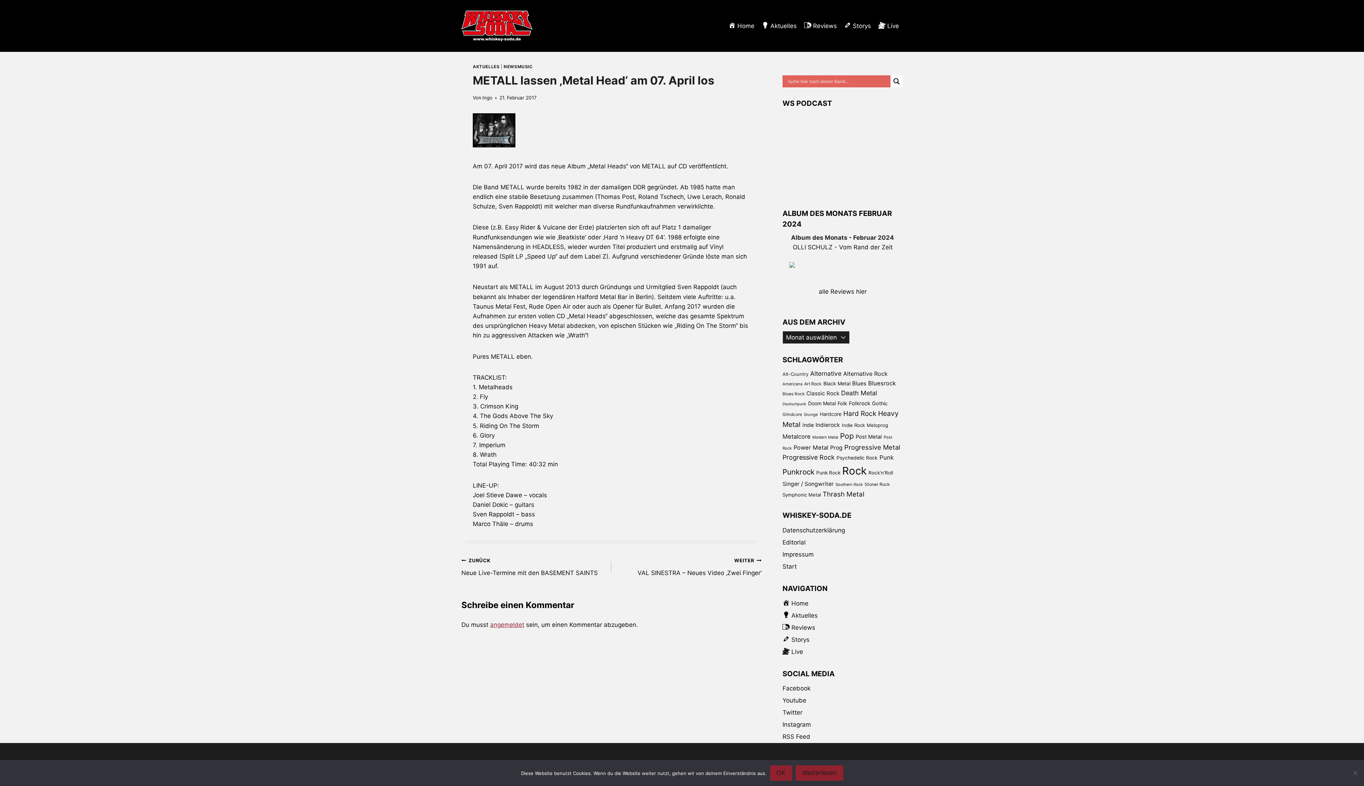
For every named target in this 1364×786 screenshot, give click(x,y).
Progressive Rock (809, 457)
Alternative (825, 373)
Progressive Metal (872, 447)
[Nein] (1355, 772)
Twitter (792, 712)
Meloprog (877, 425)
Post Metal (869, 437)
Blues (859, 383)
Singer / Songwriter (808, 484)
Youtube (794, 700)
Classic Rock (822, 393)
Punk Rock (828, 473)
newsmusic (518, 66)
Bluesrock (882, 383)
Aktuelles (486, 66)
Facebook (797, 688)
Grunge (811, 414)
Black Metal (836, 383)
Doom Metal (822, 403)
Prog (836, 447)
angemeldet (507, 624)
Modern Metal (825, 437)
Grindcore (792, 414)
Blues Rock (794, 393)
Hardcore (830, 414)
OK (781, 772)
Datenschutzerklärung (814, 530)
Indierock (828, 425)
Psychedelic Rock (857, 458)
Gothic (880, 403)
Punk (886, 457)
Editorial (794, 542)
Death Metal (859, 393)
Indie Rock (853, 425)
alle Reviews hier (843, 291)
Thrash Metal (843, 494)
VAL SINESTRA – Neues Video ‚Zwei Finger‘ (699, 567)
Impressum (798, 554)
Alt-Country (795, 374)
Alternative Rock (865, 373)
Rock (854, 471)
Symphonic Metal (802, 495)
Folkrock (859, 403)
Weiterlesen (819, 772)
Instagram (797, 724)
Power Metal (811, 447)
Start (790, 566)
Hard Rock (859, 414)
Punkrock (798, 471)
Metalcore (797, 436)
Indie (808, 425)
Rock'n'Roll (880, 473)
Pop (847, 436)
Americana (792, 383)
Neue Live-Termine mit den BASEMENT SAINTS (529, 567)
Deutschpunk (794, 404)
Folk (842, 403)
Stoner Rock (877, 484)
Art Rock (813, 383)
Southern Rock (849, 484)
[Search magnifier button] (897, 81)
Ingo (487, 98)
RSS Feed (796, 736)
